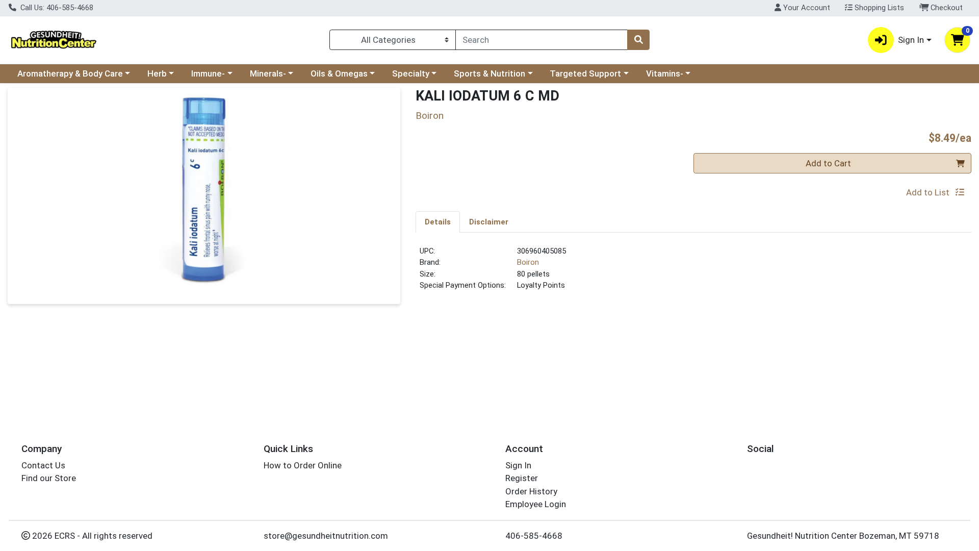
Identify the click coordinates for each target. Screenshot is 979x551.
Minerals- (268, 73)
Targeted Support (585, 73)
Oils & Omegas (339, 73)
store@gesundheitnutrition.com (326, 536)
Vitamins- (664, 73)
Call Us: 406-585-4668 (55, 7)
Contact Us (43, 465)
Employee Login (535, 504)
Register (521, 478)
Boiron (528, 262)
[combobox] (541, 40)
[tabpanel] (693, 272)
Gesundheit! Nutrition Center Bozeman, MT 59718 (843, 536)
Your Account (805, 7)
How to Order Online (303, 465)
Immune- (208, 73)
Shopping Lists (878, 7)
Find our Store (48, 478)
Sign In (518, 465)
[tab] (438, 221)
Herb (157, 73)
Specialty (410, 73)
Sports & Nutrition (489, 73)
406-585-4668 (533, 536)
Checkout (946, 7)
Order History (531, 491)
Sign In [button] (911, 40)
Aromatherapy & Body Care (70, 73)
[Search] (638, 40)
